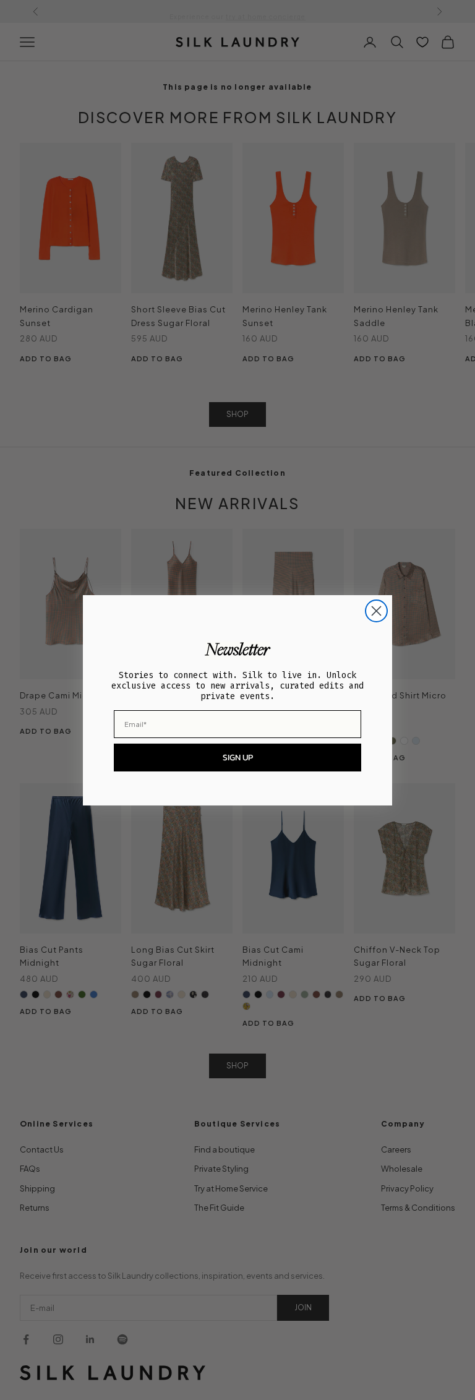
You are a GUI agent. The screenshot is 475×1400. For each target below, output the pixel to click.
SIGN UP (238, 757)
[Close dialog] (376, 611)
